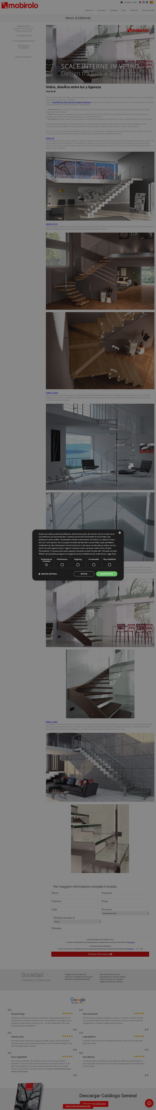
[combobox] (120, 533)
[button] (48, 574)
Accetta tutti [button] (106, 574)
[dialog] (78, 555)
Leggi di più (111, 554)
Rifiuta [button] (84, 574)
